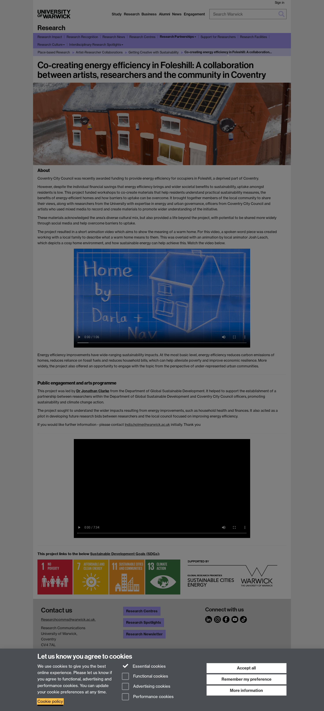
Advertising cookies (151, 686)
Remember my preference (247, 679)
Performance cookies (153, 696)
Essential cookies (149, 666)
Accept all (246, 668)
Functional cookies (150, 676)
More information (246, 690)
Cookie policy (50, 701)
